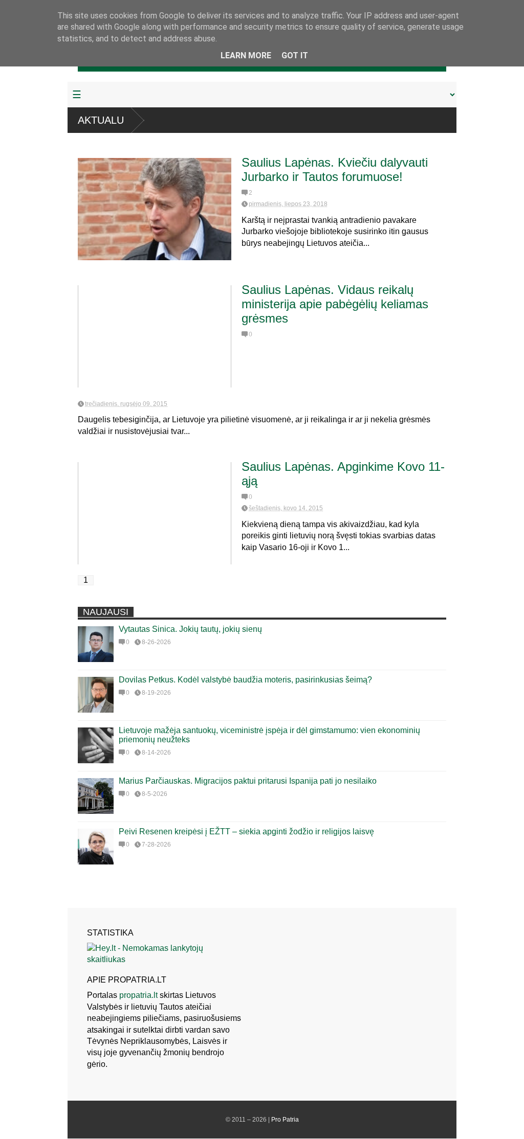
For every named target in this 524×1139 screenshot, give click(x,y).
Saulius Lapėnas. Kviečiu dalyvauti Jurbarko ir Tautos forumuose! (335, 169)
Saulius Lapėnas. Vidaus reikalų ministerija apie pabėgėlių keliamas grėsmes (335, 304)
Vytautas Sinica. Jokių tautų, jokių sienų (190, 629)
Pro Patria (285, 1119)
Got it (294, 55)
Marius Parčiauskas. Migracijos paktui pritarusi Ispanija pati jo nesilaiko (248, 781)
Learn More (246, 55)
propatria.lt (138, 995)
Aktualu (101, 120)
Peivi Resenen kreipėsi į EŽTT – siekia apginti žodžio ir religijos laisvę (246, 831)
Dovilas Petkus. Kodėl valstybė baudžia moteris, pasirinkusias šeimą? (245, 679)
